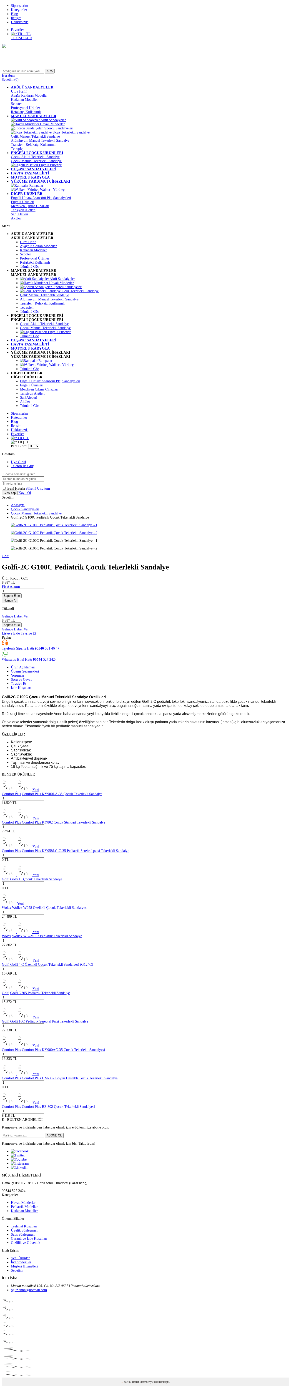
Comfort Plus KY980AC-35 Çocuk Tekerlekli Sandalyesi (63, 1050)
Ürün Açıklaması (23, 667)
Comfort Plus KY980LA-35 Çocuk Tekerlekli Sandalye (62, 794)
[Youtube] (19, 1159)
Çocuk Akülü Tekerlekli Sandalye (35, 157)
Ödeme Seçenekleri (25, 671)
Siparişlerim (19, 6)
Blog (14, 14)
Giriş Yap (10, 493)
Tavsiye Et (28, 633)
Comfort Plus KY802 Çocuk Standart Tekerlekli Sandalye (63, 822)
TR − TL (24, 34)
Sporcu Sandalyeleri (58, 128)
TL (13, 38)
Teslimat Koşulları (24, 1226)
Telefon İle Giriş (22, 466)
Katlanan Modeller (24, 99)
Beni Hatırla (16, 488)
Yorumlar (17, 675)
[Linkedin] (19, 1167)
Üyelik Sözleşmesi (24, 1230)
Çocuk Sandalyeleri (25, 509)
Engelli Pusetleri (50, 165)
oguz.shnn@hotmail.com (29, 1290)
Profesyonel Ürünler (25, 108)
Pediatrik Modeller (24, 1207)
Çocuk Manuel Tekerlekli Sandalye (36, 161)
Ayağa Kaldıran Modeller (29, 95)
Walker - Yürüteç (52, 189)
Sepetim (17, 1270)
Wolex (6, 907)
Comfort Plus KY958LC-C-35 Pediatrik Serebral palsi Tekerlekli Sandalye (75, 851)
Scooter (16, 104)
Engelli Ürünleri (22, 202)
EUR (28, 38)
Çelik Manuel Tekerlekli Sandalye (35, 136)
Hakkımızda (19, 22)
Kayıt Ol (24, 493)
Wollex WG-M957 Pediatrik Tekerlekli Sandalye (47, 936)
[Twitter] (18, 1155)
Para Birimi (19, 446)
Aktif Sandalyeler (53, 120)
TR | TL (23, 438)
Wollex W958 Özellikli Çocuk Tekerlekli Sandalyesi (49, 907)
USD (20, 38)
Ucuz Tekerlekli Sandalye (71, 132)
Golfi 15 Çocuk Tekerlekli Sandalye (36, 879)
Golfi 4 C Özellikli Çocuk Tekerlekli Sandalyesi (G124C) (51, 964)
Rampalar (35, 185)
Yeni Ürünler (20, 1258)
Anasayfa (18, 505)
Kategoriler (19, 10)
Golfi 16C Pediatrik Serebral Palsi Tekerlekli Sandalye (49, 1021)
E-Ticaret (134, 1381)
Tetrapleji (17, 149)
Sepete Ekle (12, 595)
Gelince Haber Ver (15, 616)
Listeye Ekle (11, 633)
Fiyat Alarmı (11, 586)
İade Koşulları (21, 688)
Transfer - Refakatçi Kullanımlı (33, 144)
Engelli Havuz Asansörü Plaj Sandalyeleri (41, 198)
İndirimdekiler (21, 1262)
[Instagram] (20, 1163)
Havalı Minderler (52, 124)
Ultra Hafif (19, 91)
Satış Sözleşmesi (23, 1234)
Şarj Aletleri (19, 214)
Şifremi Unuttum (38, 488)
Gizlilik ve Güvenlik (25, 1242)
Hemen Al (10, 600)
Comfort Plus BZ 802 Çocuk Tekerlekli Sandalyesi (58, 1106)
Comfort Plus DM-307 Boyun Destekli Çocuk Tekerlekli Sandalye (70, 1078)
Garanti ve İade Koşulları (29, 1238)
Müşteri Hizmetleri (24, 1266)
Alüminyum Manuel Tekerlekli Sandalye (40, 140)
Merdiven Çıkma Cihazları (30, 206)
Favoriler (17, 30)
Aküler (16, 218)
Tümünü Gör (29, 266)
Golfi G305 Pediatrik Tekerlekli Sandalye (40, 993)
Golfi (5, 556)
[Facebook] (20, 1151)
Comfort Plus (11, 794)
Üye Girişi (18, 462)
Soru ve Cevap (21, 679)
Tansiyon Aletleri (23, 210)
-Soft (125, 1381)
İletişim (16, 18)
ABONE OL (54, 1135)
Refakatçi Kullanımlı (26, 112)
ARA (50, 71)
